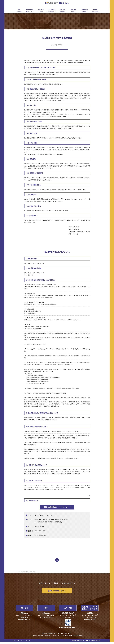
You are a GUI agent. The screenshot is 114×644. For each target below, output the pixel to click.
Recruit (73, 10)
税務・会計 (24, 608)
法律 (46, 608)
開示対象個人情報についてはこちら (56, 507)
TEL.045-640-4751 (40, 531)
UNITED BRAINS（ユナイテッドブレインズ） (57, 633)
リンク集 (28, 640)
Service (41, 10)
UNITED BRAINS (57, 3)
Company (84, 10)
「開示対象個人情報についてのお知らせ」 (62, 431)
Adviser (62, 10)
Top (19, 10)
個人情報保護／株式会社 (90, 619)
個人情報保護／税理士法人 (24, 619)
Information (51, 10)
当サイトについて (19, 640)
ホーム (17, 571)
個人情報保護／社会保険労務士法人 (67, 627)
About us (29, 10)
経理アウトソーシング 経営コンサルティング (89, 608)
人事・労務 (68, 608)
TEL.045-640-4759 (90, 617)
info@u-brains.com (40, 535)
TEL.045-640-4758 (46, 617)
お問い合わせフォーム (57, 591)
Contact (95, 10)
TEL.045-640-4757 (68, 617)
